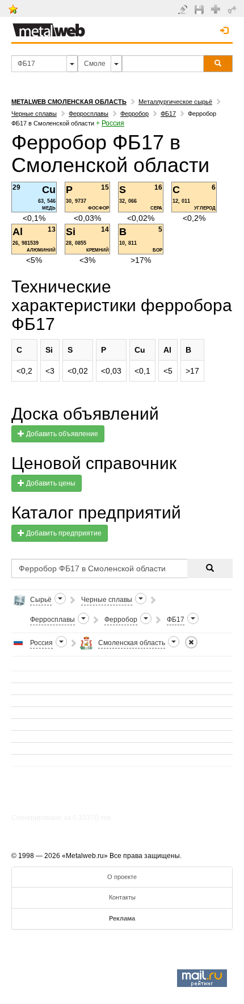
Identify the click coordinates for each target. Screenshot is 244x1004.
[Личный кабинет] (233, 9)
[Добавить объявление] (184, 9)
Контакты (122, 897)
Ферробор (134, 113)
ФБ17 (168, 113)
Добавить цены (49, 483)
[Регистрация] (217, 8)
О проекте (122, 876)
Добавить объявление (61, 434)
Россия (113, 123)
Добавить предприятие (63, 533)
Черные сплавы (34, 113)
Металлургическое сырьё (175, 101)
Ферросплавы (88, 113)
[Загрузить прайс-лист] (201, 9)
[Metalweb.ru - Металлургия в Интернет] (48, 26)
